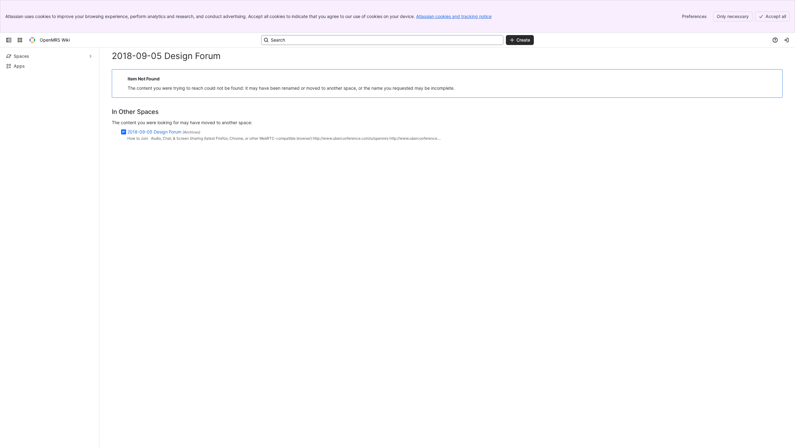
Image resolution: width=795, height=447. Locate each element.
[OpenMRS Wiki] (32, 40)
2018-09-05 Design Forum (154, 131)
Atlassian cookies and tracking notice (454, 16)
